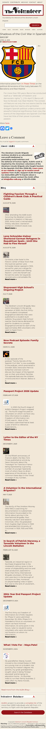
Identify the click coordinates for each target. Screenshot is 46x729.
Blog (9, 29)
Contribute (15, 2)
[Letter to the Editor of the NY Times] (7, 451)
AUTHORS (39, 29)
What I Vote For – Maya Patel (20, 645)
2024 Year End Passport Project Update (22, 595)
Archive (24, 2)
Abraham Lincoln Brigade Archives (26, 722)
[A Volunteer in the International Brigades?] (7, 501)
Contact (32, 2)
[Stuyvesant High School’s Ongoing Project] (7, 301)
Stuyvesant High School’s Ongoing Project (19, 288)
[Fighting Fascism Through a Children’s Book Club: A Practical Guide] (7, 210)
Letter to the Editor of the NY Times (21, 438)
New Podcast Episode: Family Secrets (21, 341)
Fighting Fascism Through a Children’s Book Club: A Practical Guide (23, 196)
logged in (12, 141)
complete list (30, 703)
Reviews (27, 29)
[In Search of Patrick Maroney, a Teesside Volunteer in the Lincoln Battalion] (7, 557)
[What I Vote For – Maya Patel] (7, 656)
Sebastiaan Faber (9, 42)
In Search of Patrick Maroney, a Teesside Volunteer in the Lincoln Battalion (22, 543)
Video (33, 29)
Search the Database (23, 712)
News (21, 29)
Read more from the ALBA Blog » (15, 690)
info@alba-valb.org (12, 179)
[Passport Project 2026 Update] (7, 402)
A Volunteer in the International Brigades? (22, 489)
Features (15, 29)
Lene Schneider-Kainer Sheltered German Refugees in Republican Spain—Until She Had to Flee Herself (22, 240)
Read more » (10, 228)
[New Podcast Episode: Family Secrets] (7, 354)
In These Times (28, 83)
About (39, 2)
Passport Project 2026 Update (21, 391)
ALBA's (4, 703)
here (7, 123)
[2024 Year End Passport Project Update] (7, 608)
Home (4, 29)
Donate (5, 2)
